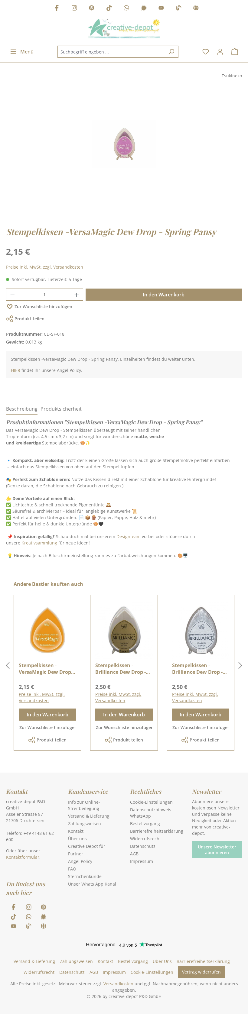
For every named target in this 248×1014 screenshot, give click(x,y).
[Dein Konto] (220, 52)
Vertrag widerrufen (201, 972)
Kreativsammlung (39, 543)
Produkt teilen (29, 318)
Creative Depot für (86, 846)
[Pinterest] (91, 8)
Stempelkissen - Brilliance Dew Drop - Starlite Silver (197, 668)
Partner (75, 854)
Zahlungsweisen (84, 823)
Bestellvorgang (145, 823)
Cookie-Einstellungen (151, 802)
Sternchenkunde (85, 876)
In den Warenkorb (163, 294)
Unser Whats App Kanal (92, 884)
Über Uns (162, 961)
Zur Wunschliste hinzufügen (43, 306)
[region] (124, 150)
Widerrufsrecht (145, 838)
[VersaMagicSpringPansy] (124, 144)
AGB (134, 854)
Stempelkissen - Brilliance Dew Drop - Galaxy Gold (120, 668)
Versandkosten (118, 984)
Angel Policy (80, 861)
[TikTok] (109, 8)
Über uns (77, 838)
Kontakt (75, 831)
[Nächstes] (240, 666)
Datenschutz (142, 846)
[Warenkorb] (234, 52)
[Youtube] (161, 8)
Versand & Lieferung (88, 816)
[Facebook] (57, 8)
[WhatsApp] (126, 8)
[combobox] (111, 52)
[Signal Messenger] (144, 8)
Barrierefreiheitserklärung (156, 831)
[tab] (22, 409)
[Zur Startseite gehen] (124, 28)
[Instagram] (74, 8)
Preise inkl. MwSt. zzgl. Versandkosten (44, 267)
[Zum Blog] (178, 8)
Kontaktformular (22, 857)
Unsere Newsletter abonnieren (217, 849)
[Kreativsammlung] (196, 8)
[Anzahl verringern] (12, 295)
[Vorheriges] (7, 666)
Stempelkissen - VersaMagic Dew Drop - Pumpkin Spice (46, 668)
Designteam (128, 536)
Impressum (141, 861)
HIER (15, 370)
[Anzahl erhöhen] (76, 295)
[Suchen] (171, 52)
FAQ (72, 869)
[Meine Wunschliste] (205, 52)
